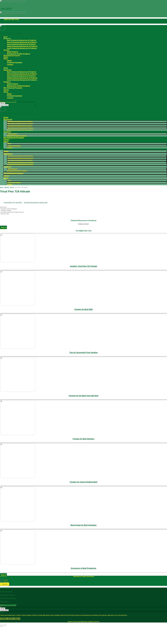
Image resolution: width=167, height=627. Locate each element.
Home (5, 37)
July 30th (6, 8)
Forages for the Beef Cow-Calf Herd (83, 396)
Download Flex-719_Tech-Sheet (13, 202)
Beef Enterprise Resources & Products (20, 121)
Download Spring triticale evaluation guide (35, 202)
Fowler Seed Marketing (11, 33)
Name (2, 581)
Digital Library (4, 601)
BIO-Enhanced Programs (11, 55)
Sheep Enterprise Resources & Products (20, 128)
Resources (7, 119)
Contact (10, 64)
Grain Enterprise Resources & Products (22, 48)
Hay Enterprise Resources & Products (19, 126)
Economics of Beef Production (83, 568)
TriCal (12, 187)
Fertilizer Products (6, 591)
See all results (4, 105)
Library (5, 57)
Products (6, 50)
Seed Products (12, 134)
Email (2, 580)
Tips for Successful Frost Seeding (83, 352)
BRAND (6, 187)
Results (3, 103)
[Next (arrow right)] (2, 626)
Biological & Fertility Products (18, 54)
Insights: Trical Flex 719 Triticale (83, 266)
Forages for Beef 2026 (83, 309)
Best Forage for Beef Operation (83, 525)
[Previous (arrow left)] (0, 626)
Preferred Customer (14, 62)
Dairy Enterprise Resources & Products (20, 123)
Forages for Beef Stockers (83, 439)
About (5, 58)
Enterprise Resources (7, 595)
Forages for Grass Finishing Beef (83, 482)
